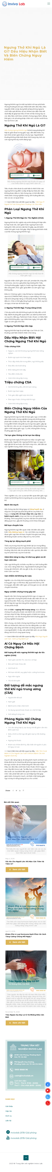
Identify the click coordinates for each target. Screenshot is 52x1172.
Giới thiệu (9, 1106)
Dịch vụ (8, 1116)
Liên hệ (8, 1121)
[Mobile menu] (49, 4)
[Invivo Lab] (13, 4)
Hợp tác (8, 1111)
